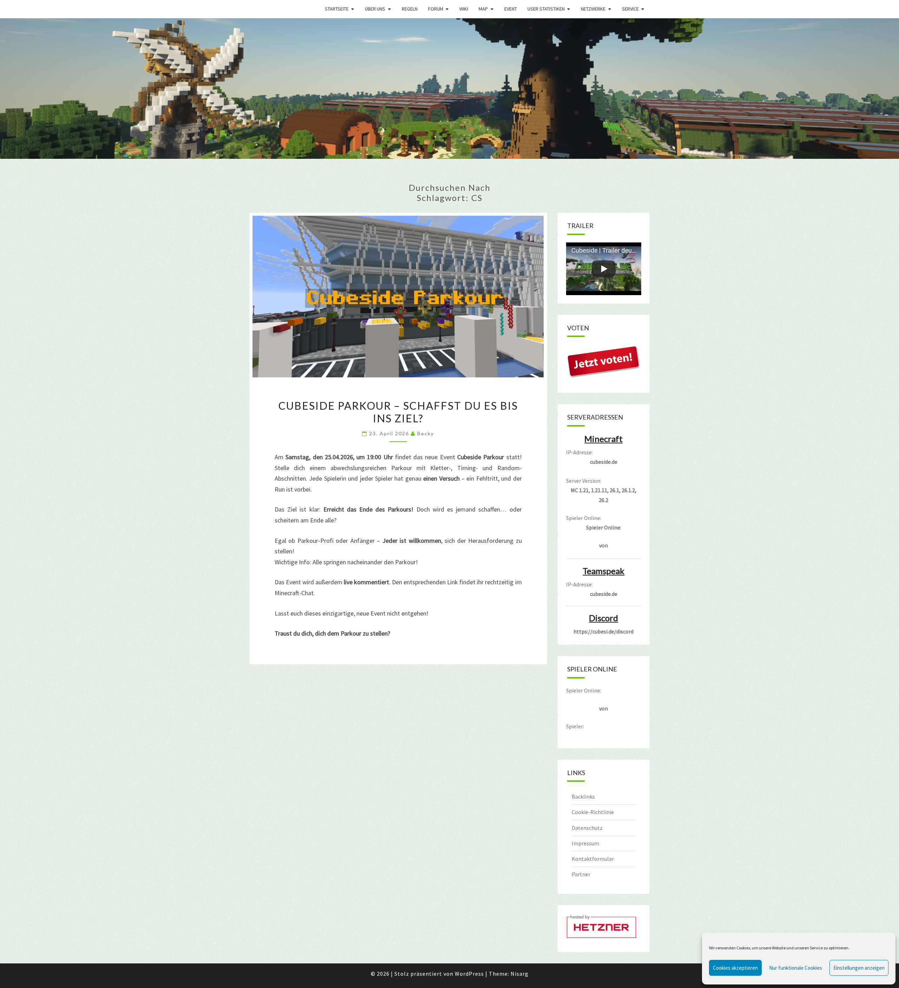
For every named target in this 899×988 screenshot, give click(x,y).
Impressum (585, 843)
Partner (581, 874)
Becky (425, 433)
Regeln (410, 9)
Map (483, 9)
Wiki (463, 9)
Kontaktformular (593, 858)
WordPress (469, 973)
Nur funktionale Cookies (795, 967)
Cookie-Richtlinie (593, 811)
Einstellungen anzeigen (859, 967)
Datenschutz (587, 827)
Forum (435, 9)
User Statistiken (546, 9)
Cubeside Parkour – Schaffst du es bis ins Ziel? (398, 411)
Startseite (337, 9)
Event (510, 9)
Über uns (375, 9)
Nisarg (520, 973)
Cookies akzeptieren (735, 967)
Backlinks (583, 796)
